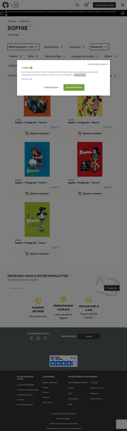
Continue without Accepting (97, 64)
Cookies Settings (51, 87)
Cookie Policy (79, 75)
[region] (63, 78)
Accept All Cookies (74, 87)
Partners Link (27, 79)
